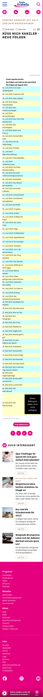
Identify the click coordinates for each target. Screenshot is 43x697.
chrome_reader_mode (38, 29)
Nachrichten (7, 595)
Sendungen (7, 575)
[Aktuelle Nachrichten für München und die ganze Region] (4, 12)
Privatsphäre (7, 670)
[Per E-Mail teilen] (30, 433)
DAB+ (4, 614)
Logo (4, 656)
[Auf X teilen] (18, 433)
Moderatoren (7, 578)
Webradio (6, 617)
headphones (34, 29)
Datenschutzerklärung (11, 665)
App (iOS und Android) (11, 620)
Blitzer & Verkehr (9, 600)
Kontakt (5, 645)
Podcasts (6, 586)
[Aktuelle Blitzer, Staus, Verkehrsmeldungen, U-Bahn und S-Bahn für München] (27, 12)
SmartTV (5, 623)
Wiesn (4, 581)
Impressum (6, 668)
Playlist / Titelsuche (10, 629)
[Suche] (38, 4)
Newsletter (6, 648)
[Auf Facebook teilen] (13, 433)
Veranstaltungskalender (12, 597)
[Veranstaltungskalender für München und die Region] (38, 12)
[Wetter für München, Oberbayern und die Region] (16, 12)
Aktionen (6, 583)
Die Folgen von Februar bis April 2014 (21, 82)
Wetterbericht (7, 603)
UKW (4, 612)
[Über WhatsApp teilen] (24, 433)
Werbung (6, 653)
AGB (4, 662)
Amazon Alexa (8, 626)
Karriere (5, 659)
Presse (5, 650)
